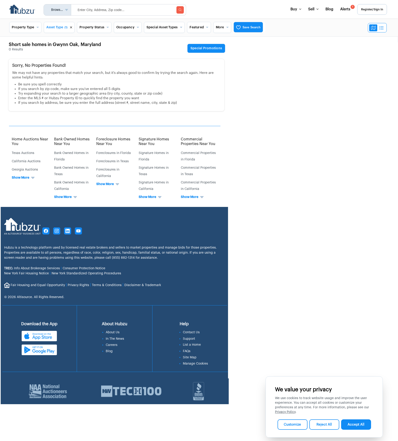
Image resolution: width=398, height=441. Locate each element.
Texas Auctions (23, 153)
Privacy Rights (78, 285)
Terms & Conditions (107, 285)
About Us (113, 332)
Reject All (324, 424)
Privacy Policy (285, 412)
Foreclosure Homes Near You (113, 141)
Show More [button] (20, 177)
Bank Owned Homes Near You (72, 141)
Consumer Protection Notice (84, 268)
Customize (292, 424)
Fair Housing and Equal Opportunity (38, 285)
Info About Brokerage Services (32, 268)
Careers (111, 345)
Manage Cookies (195, 363)
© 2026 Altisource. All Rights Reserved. (34, 297)
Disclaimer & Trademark (142, 285)
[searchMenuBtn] (180, 10)
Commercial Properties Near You (198, 141)
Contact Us (191, 332)
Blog (329, 9)
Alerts (346, 8)
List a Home (192, 344)
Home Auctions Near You (30, 141)
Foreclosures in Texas (112, 161)
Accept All (356, 424)
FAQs (186, 351)
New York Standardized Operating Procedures (86, 273)
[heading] (206, 48)
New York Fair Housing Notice (26, 273)
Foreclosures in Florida (113, 153)
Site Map (189, 357)
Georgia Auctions (25, 169)
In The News (115, 338)
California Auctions (26, 161)
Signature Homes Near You (154, 141)
